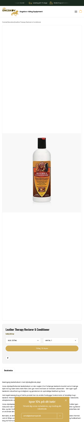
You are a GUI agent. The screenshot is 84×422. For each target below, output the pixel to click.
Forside (4, 22)
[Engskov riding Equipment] (10, 11)
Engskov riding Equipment (31, 11)
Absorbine (11, 22)
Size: (12, 340)
